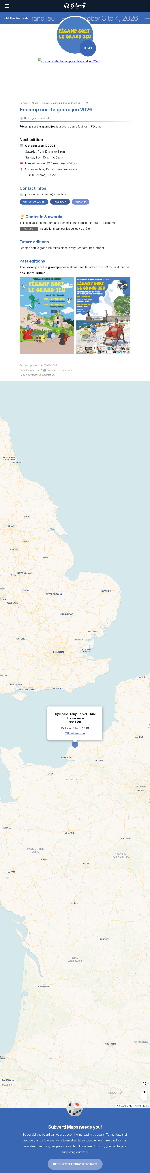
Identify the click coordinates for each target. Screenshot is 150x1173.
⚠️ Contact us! (46, 374)
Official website (34, 201)
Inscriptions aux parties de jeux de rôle (65, 228)
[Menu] (7, 6)
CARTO (138, 1106)
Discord (80, 201)
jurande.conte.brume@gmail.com (46, 194)
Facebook (60, 201)
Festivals (45, 102)
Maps (35, 102)
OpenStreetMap (126, 1106)
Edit (85, 102)
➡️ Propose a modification (57, 370)
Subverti (24, 102)
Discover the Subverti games (75, 1164)
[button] (50, 709)
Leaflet (146, 1106)
